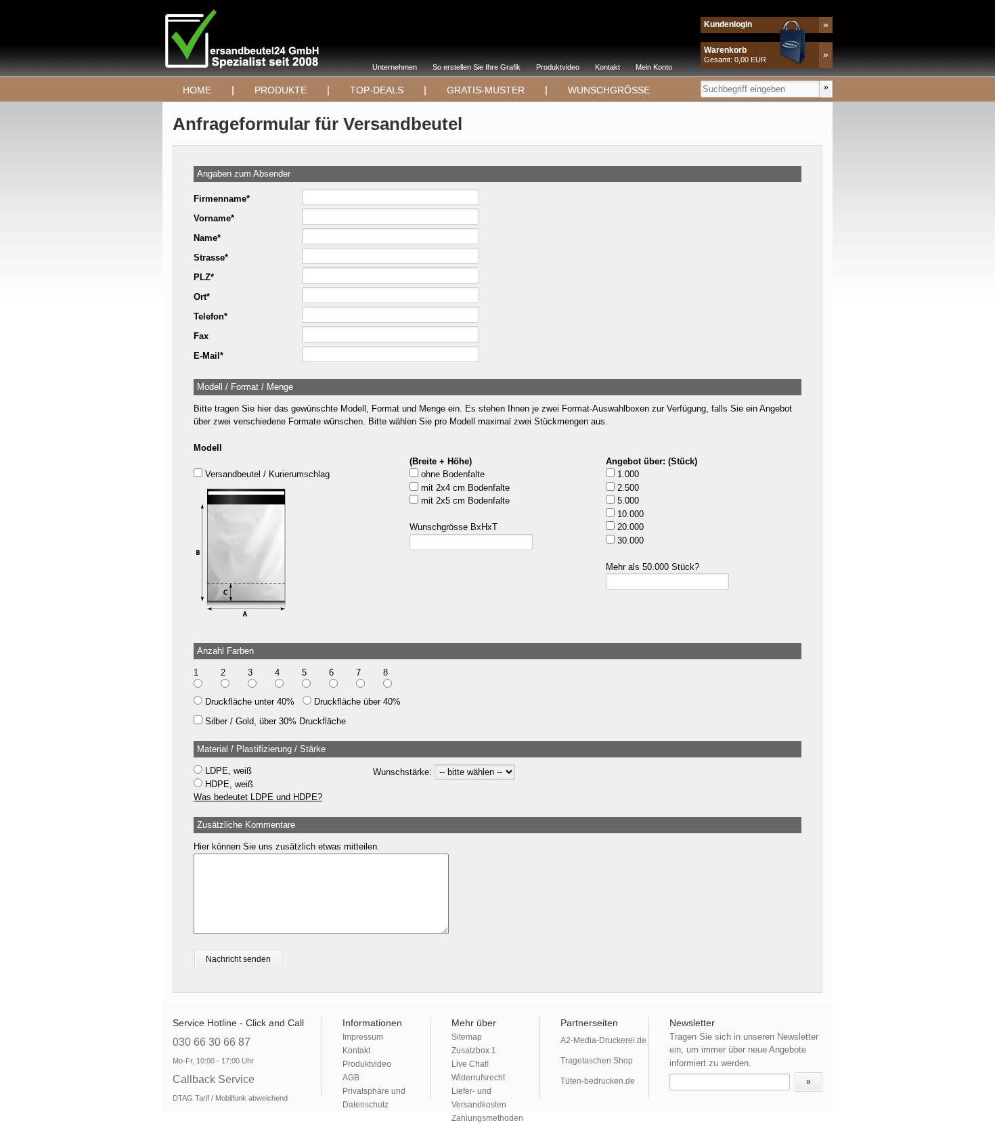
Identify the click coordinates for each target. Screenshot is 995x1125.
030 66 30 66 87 (211, 1042)
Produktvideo (557, 67)
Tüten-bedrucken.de (597, 1081)
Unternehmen (394, 67)
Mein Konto (654, 67)
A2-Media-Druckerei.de (603, 1040)
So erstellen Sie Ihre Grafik (477, 67)
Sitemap (466, 1037)
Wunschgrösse (609, 90)
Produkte (281, 90)
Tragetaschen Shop (596, 1060)
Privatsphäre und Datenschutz (373, 1097)
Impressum (362, 1037)
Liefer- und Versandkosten (478, 1097)
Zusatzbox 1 (473, 1050)
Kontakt (607, 67)
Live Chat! (470, 1064)
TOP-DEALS (376, 90)
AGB (350, 1077)
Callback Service (214, 1079)
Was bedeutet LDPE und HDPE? (258, 797)
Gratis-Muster (486, 90)
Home (197, 90)
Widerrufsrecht (478, 1077)
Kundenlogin (728, 24)
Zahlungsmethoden (487, 1118)
